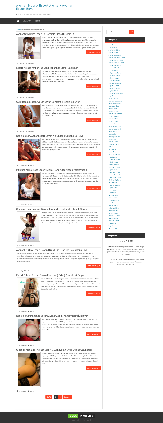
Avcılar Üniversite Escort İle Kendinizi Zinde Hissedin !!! (45, 34)
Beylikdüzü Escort (114, 88)
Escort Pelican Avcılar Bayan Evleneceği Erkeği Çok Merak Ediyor (50, 275)
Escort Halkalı (113, 119)
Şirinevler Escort (114, 200)
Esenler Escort (113, 141)
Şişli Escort (112, 203)
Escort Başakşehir (114, 106)
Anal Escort (112, 45)
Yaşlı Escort (112, 226)
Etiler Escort (112, 147)
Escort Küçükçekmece (115, 124)
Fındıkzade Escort (114, 154)
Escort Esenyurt (113, 116)
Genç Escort (112, 157)
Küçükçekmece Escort (115, 175)
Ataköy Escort (113, 47)
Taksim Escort (113, 213)
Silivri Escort (112, 198)
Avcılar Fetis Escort (114, 55)
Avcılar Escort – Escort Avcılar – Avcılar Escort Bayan (44, 7)
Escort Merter (112, 131)
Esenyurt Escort (113, 144)
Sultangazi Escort (114, 208)
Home (19, 30)
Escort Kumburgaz (114, 126)
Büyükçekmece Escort (115, 93)
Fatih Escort (112, 149)
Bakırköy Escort (113, 78)
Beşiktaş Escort (113, 85)
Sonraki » (67, 397)
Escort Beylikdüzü (114, 111)
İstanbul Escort (113, 164)
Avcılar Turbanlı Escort (116, 62)
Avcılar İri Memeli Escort (116, 57)
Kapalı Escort (112, 170)
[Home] (18, 21)
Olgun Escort (112, 187)
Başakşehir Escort (114, 80)
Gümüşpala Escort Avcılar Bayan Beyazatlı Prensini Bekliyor (48, 102)
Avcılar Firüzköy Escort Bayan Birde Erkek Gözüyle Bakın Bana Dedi (51, 250)
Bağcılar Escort (113, 70)
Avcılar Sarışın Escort (115, 60)
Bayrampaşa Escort (114, 83)
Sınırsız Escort (113, 205)
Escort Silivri (112, 134)
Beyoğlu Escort (113, 91)
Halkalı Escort (113, 162)
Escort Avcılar (113, 98)
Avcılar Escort (113, 52)
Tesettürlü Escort (114, 215)
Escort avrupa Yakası (115, 101)
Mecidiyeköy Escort (114, 180)
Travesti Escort (113, 218)
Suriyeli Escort (113, 210)
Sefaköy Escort (113, 195)
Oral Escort (112, 190)
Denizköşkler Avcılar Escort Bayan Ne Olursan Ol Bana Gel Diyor (50, 136)
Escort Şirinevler (114, 136)
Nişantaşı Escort (114, 185)
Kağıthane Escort (114, 167)
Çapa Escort (112, 96)
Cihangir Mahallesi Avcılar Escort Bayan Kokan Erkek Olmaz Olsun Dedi (54, 350)
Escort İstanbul (113, 121)
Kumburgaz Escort (114, 177)
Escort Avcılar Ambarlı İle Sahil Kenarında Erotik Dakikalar (47, 68)
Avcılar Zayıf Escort (115, 65)
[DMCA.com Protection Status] (81, 415)
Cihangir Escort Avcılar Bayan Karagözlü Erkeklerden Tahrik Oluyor (51, 209)
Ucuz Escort (112, 223)
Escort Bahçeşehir (114, 103)
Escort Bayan (112, 108)
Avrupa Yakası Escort (115, 68)
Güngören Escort (114, 159)
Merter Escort (112, 182)
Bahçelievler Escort (114, 73)
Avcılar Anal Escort (114, 50)
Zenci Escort (112, 228)
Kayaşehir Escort (114, 172)
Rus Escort (112, 192)
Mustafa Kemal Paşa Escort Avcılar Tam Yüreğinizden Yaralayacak (51, 170)
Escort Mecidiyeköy (114, 129)
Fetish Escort (112, 152)
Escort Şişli (112, 139)
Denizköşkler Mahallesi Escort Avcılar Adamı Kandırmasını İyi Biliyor (52, 316)
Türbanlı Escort (113, 220)
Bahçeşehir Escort (114, 75)
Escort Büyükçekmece (115, 113)
